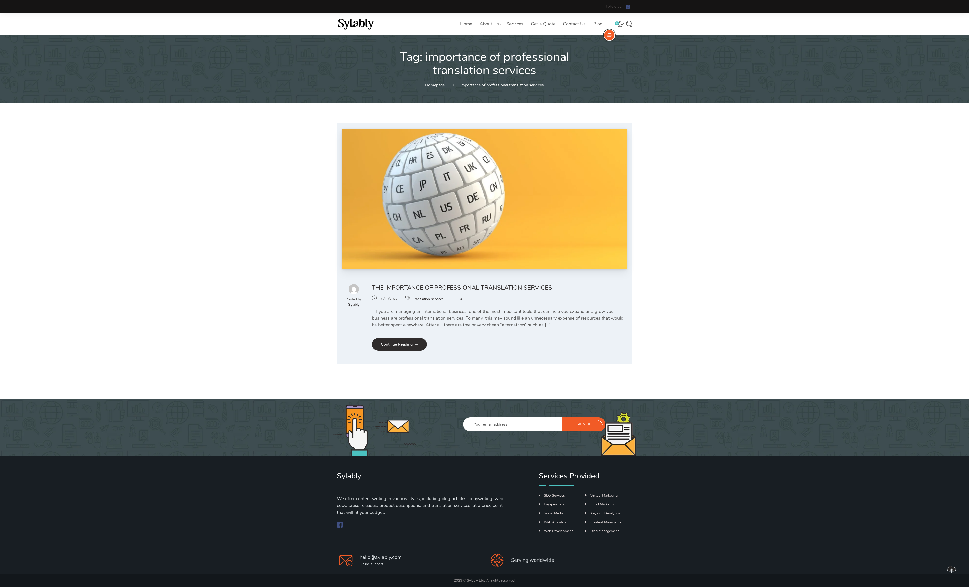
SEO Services (554, 495)
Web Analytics (555, 522)
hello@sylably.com (381, 557)
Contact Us (574, 24)
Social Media (553, 513)
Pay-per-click (554, 504)
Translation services (428, 299)
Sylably (353, 304)
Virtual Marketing (604, 495)
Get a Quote (543, 24)
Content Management (607, 522)
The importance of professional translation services (462, 288)
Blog (598, 24)
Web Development (558, 531)
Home (466, 24)
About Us (489, 24)
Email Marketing (602, 504)
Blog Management (604, 531)
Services (514, 24)
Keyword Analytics (605, 513)
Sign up (584, 424)
